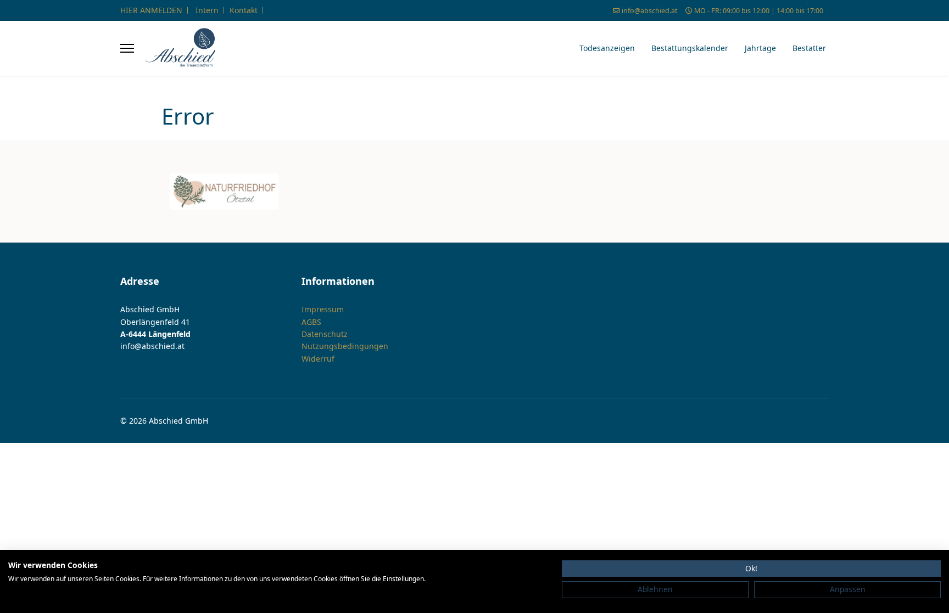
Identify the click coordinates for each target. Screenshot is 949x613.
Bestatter (809, 48)
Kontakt (244, 10)
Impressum (323, 309)
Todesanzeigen (607, 48)
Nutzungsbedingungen (345, 346)
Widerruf (318, 358)
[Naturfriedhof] (224, 191)
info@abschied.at (650, 10)
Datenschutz (325, 334)
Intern (207, 10)
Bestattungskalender (689, 48)
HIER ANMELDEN (151, 10)
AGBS (311, 322)
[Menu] (127, 48)
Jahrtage (760, 48)
